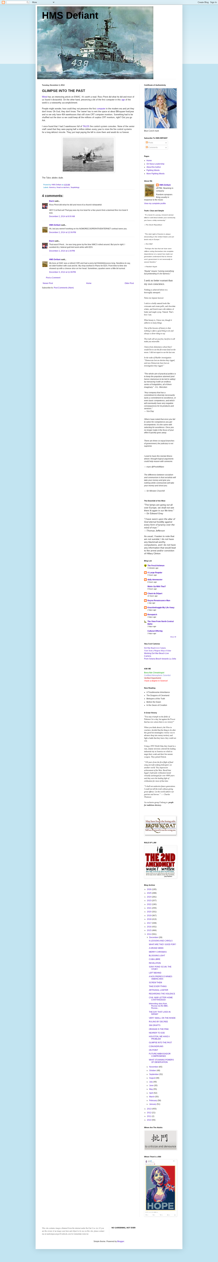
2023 (149, 900)
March (152, 1097)
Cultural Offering (154, 631)
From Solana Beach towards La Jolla (160, 659)
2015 (149, 930)
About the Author (154, 167)
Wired (44, 97)
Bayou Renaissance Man (158, 600)
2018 (149, 919)
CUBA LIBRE (154, 959)
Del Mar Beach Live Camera (155, 647)
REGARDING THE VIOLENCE (162, 994)
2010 (149, 1120)
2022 (149, 904)
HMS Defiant (70, 15)
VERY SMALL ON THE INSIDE (162, 1018)
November (154, 1067)
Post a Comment (53, 278)
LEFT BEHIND (155, 973)
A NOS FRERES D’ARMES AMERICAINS (160, 977)
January (153, 1104)
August (152, 1078)
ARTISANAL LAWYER (158, 990)
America (52, 187)
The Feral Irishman (155, 565)
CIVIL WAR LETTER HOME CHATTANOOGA (161, 998)
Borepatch (152, 614)
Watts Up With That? (156, 586)
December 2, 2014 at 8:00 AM (62, 216)
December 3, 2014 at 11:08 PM (62, 272)
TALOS (86, 126)
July (151, 1082)
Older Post (129, 283)
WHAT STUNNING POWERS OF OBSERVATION (161, 1061)
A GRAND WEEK (156, 948)
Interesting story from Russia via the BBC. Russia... (159, 1006)
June (151, 1085)
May (151, 1089)
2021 (149, 908)
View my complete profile (155, 203)
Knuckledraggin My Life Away (160, 607)
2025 (149, 893)
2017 (149, 923)
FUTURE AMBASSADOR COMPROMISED (160, 1055)
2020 (149, 912)
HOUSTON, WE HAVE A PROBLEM (159, 1037)
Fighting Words (153, 170)
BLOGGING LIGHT (157, 955)
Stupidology (75, 187)
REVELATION (155, 963)
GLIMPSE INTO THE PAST (160, 1042)
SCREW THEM (155, 982)
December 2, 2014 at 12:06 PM (62, 232)
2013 (149, 1109)
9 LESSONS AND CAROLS (161, 941)
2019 (149, 915)
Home (88, 283)
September (154, 1074)
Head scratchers (63, 187)
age (123, 99)
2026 (149, 889)
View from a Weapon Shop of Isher (157, 650)
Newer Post (48, 283)
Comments (153, 147)
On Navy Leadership (155, 164)
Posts (150, 143)
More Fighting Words (156, 174)
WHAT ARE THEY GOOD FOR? (162, 944)
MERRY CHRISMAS (158, 952)
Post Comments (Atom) (64, 288)
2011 (149, 1116)
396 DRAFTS (154, 1025)
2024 (149, 897)
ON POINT (153, 1050)
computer (101, 108)
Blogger (120, 1241)
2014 (149, 934)
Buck (51, 201)
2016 (149, 927)
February (153, 1100)
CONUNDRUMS (156, 1046)
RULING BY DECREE (158, 1022)
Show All (173, 637)
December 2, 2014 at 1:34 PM (62, 251)
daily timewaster (154, 579)
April (151, 1093)
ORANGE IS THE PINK (159, 1029)
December (154, 937)
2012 (149, 1113)
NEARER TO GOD (157, 1033)
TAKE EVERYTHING (158, 986)
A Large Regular (154, 572)
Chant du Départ (154, 593)
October (153, 1070)
